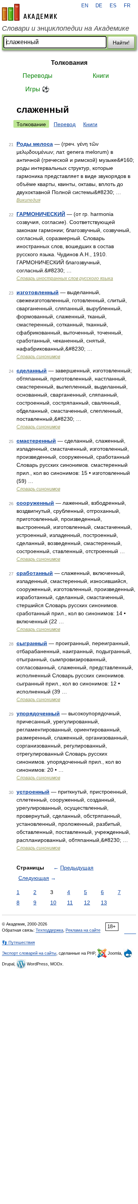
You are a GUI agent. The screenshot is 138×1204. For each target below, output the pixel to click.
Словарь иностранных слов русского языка (64, 278)
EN (84, 5)
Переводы (38, 75)
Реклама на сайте (83, 930)
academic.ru (29, 12)
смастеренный (36, 441)
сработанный (34, 573)
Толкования (69, 62)
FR (127, 5)
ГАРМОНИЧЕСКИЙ (40, 214)
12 (87, 902)
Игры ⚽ (37, 89)
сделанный (31, 370)
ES (113, 5)
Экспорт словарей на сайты (29, 953)
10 (53, 902)
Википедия (28, 200)
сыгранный (31, 643)
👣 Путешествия (18, 942)
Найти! (121, 43)
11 (70, 902)
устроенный (32, 792)
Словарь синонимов (38, 356)
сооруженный (35, 503)
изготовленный (37, 292)
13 (104, 902)
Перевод (65, 124)
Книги (101, 75)
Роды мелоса (34, 144)
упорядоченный (38, 713)
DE (98, 5)
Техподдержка (49, 930)
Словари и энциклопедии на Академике (65, 28)
